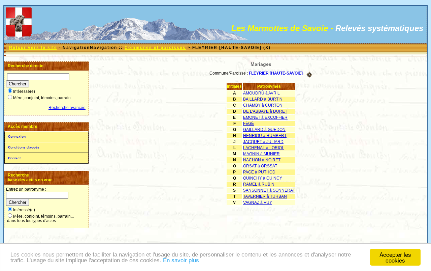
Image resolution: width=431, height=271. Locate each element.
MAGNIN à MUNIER (261, 154)
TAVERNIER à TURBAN (265, 196)
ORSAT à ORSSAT (260, 166)
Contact (14, 158)
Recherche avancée (67, 107)
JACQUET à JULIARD (263, 141)
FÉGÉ (248, 123)
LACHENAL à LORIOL (263, 147)
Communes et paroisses (155, 47)
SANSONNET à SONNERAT (269, 190)
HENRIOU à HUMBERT (265, 135)
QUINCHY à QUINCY (262, 178)
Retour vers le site (33, 47)
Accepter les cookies (395, 257)
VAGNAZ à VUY (257, 202)
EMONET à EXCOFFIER (265, 117)
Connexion (17, 136)
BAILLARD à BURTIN (263, 99)
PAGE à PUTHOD (259, 172)
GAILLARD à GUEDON (264, 129)
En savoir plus (181, 260)
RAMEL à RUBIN (258, 184)
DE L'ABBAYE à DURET (265, 111)
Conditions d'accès (23, 147)
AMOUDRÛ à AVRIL (261, 93)
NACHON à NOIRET (261, 160)
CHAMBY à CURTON (263, 105)
